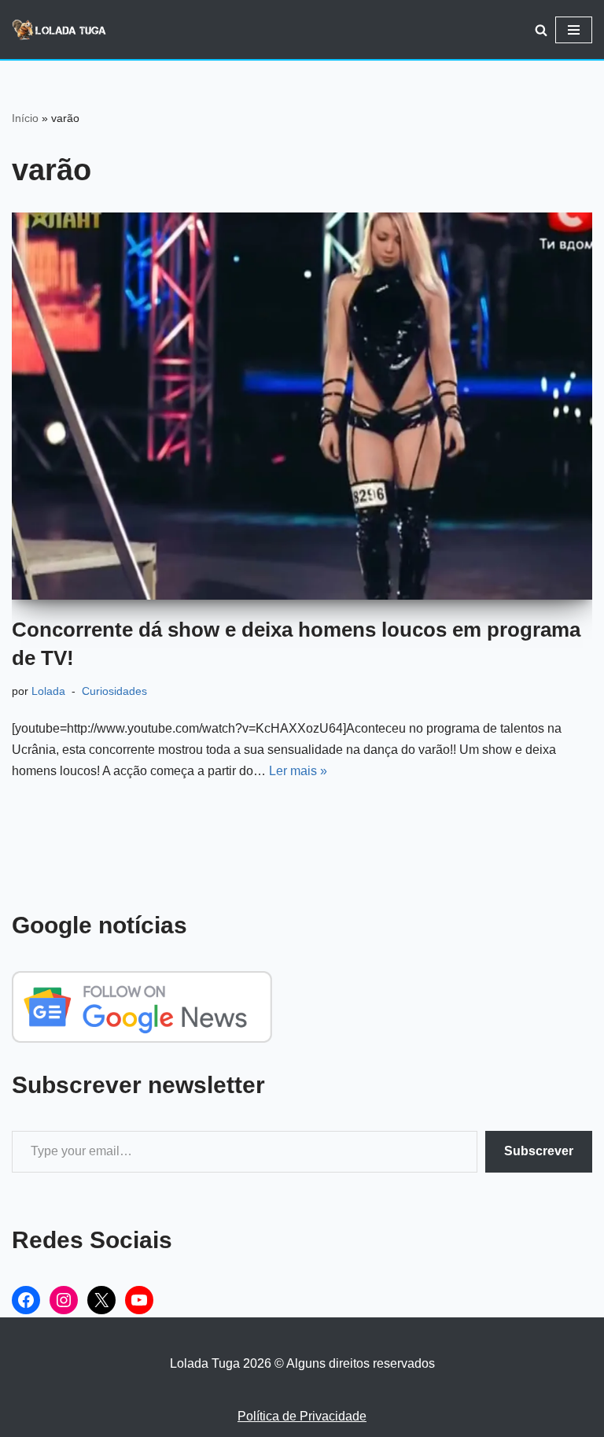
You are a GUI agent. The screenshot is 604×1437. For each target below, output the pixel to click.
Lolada (48, 691)
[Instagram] (64, 1300)
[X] (101, 1300)
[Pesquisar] (541, 30)
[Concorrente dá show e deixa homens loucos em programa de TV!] (302, 406)
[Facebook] (26, 1300)
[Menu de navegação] (573, 30)
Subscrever (538, 1151)
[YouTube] (139, 1300)
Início (25, 118)
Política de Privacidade (302, 1416)
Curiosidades (114, 691)
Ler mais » (298, 771)
